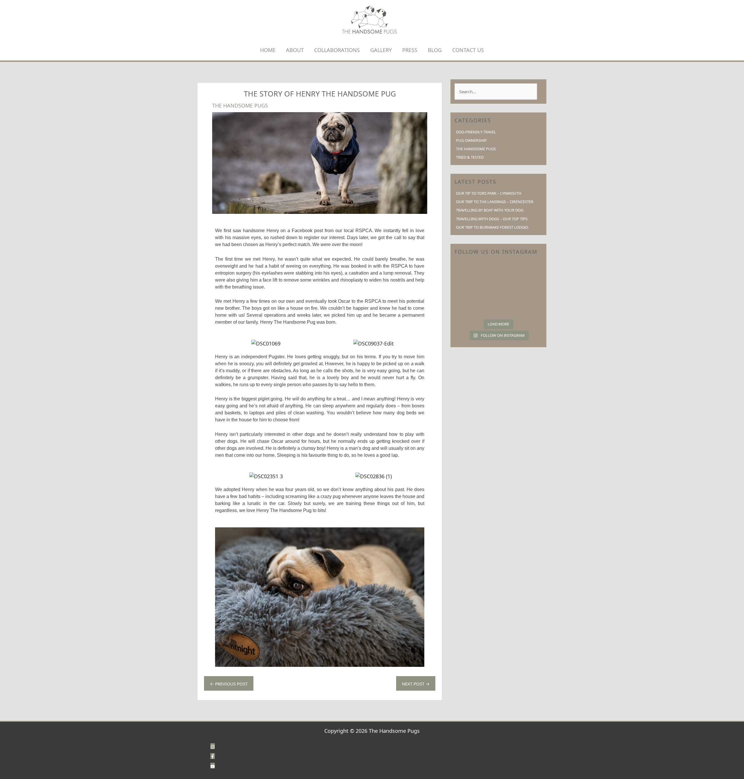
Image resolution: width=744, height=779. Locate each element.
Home (268, 49)
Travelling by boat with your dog (489, 210)
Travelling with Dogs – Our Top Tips (491, 218)
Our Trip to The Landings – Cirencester (494, 201)
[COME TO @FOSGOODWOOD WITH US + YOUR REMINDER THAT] (468, 288)
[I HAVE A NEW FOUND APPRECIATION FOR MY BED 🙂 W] (468, 307)
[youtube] (212, 765)
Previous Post (229, 684)
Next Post (416, 684)
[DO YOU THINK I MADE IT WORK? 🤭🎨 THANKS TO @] (468, 270)
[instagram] (212, 745)
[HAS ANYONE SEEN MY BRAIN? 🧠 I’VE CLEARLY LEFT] (528, 307)
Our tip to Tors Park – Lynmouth (488, 193)
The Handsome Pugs (240, 105)
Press (409, 49)
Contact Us (468, 49)
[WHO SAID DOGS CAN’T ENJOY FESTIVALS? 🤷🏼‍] (528, 288)
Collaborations (337, 49)
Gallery (381, 49)
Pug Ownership (471, 140)
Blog (435, 49)
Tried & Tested (470, 157)
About (295, 49)
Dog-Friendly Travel (476, 132)
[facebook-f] (212, 755)
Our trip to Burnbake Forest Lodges (492, 227)
